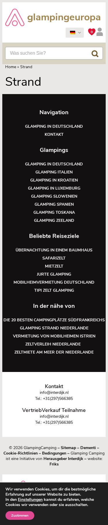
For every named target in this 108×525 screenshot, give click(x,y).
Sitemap (68, 447)
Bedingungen (54, 453)
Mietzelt (54, 266)
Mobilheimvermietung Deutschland (54, 282)
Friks (54, 464)
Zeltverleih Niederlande (54, 344)
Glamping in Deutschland (54, 126)
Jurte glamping (54, 274)
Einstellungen (30, 499)
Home (10, 67)
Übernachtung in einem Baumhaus (54, 250)
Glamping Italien (54, 172)
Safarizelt (54, 258)
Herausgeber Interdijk (63, 458)
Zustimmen (20, 515)
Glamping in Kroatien (54, 180)
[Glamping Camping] (52, 18)
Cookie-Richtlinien (20, 453)
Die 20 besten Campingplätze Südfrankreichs (54, 320)
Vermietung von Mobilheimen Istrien (54, 336)
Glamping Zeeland (54, 220)
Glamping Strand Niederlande (54, 328)
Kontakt (54, 134)
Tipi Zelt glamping (54, 290)
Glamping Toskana (54, 212)
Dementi (88, 447)
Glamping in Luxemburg (54, 188)
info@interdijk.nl (54, 392)
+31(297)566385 (58, 398)
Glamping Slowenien (54, 196)
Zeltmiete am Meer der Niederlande (54, 352)
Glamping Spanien (54, 204)
